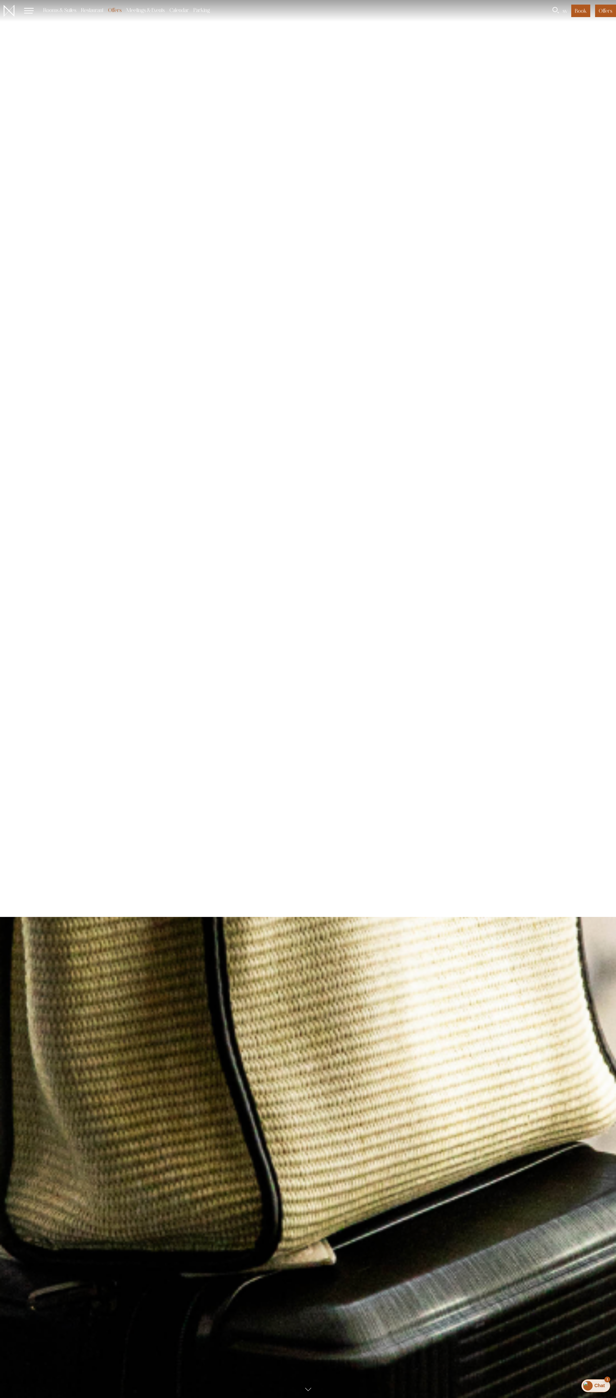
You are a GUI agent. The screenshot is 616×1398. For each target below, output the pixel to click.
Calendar (179, 10)
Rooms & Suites (60, 10)
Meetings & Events (145, 10)
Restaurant (92, 10)
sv (565, 10)
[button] (29, 11)
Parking (201, 10)
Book (581, 10)
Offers (115, 10)
